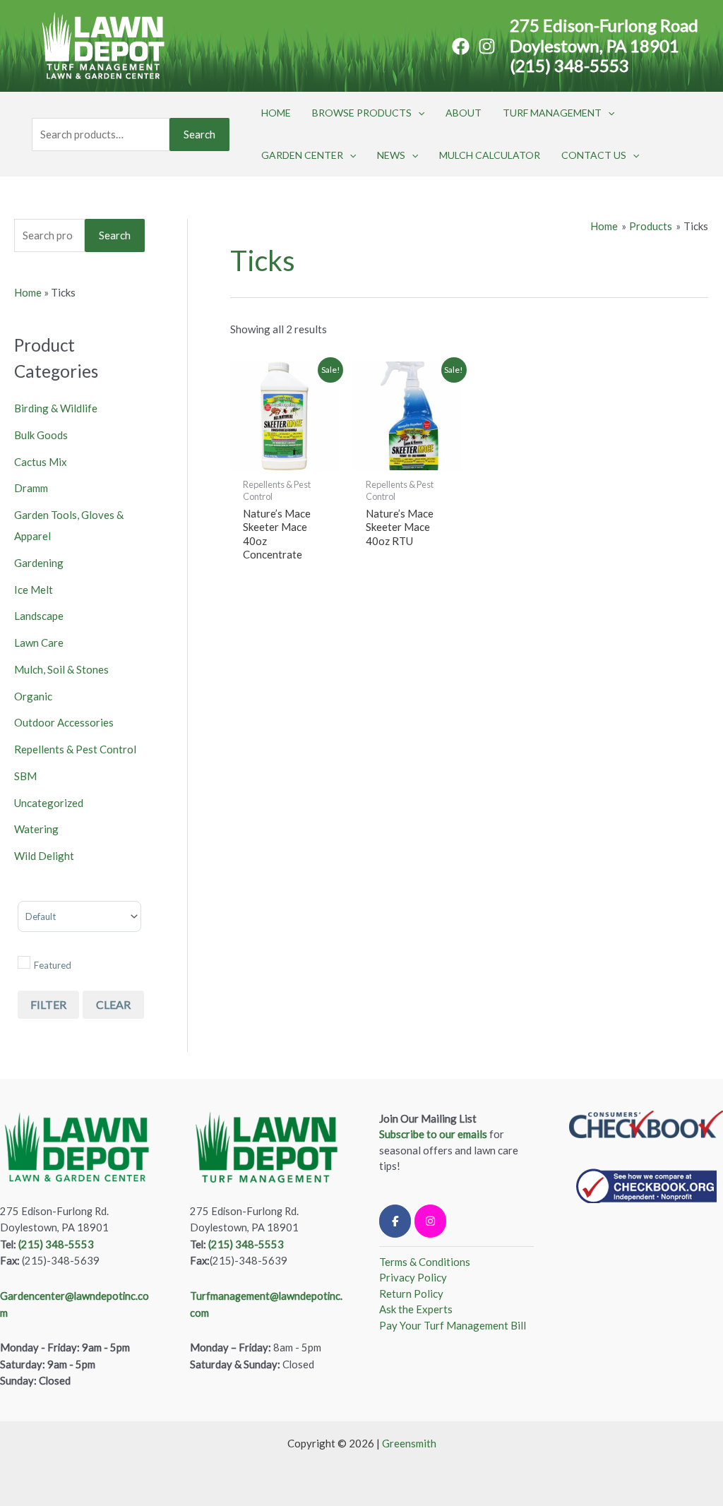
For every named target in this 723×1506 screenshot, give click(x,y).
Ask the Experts (416, 1309)
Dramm (31, 488)
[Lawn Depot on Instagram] (430, 1221)
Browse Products (362, 113)
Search (199, 134)
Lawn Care (39, 642)
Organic (33, 696)
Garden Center (302, 155)
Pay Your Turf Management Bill (452, 1325)
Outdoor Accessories (64, 722)
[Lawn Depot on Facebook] (395, 1221)
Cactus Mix (40, 461)
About (464, 113)
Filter (48, 1004)
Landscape (39, 615)
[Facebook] (461, 46)
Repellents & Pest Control (75, 749)
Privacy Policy (413, 1277)
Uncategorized (48, 802)
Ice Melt (33, 589)
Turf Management (552, 113)
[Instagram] (487, 46)
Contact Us (593, 155)
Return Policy (411, 1293)
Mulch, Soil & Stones (61, 669)
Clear (113, 1004)
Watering (36, 829)
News (391, 155)
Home (276, 113)
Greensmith (409, 1443)
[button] (418, 113)
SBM (25, 776)
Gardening (39, 562)
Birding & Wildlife (55, 408)
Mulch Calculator (489, 155)
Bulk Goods (41, 435)
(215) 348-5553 (569, 65)
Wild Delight (44, 855)
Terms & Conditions (424, 1261)
